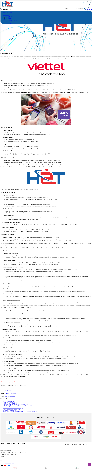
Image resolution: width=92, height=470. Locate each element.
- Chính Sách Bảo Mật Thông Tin (43, 452)
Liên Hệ (4, 19)
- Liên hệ (38, 459)
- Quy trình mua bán (41, 454)
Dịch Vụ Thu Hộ (6, 13)
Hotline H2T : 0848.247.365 (11, 20)
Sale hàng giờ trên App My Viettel (10, 410)
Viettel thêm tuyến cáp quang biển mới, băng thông (13, 406)
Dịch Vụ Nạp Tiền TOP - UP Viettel (10, 403)
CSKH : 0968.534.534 (10, 21)
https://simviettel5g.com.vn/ (10, 393)
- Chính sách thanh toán (41, 447)
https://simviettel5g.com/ (10, 396)
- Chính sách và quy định (42, 456)
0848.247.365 (15, 467)
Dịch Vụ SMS (8, 18)
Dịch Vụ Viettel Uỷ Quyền (8, 12)
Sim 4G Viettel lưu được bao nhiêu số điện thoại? (13, 408)
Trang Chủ (5, 11)
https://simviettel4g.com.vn (10, 390)
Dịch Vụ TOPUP (9, 16)
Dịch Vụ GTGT (6, 15)
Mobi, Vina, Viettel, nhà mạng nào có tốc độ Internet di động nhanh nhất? (17, 405)
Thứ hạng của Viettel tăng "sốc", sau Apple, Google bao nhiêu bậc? (16, 404)
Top (89, 464)
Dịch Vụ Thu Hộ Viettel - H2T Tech (10, 402)
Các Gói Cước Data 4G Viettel (9, 401)
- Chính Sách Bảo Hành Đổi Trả (43, 449)
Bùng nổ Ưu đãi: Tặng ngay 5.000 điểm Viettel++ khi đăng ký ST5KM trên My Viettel (20, 411)
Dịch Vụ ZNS (8, 17)
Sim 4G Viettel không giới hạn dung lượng (11, 409)
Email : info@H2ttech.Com (11, 23)
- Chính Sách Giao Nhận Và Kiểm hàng (45, 450)
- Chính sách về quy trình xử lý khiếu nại (45, 457)
